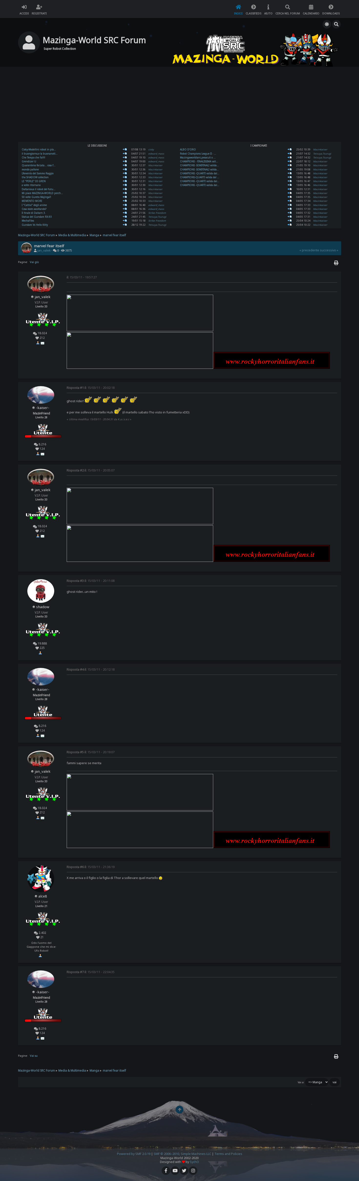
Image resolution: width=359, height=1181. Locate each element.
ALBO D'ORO (188, 149)
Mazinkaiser (155, 165)
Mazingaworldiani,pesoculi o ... (198, 157)
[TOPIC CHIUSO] (290, 173)
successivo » (329, 250)
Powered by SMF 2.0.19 (133, 1154)
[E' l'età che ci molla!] (290, 149)
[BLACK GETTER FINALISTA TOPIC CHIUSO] (290, 165)
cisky (151, 149)
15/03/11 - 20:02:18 (91, 388)
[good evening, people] (125, 154)
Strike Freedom (157, 213)
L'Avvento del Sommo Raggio (37, 173)
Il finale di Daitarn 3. (34, 213)
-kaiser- (42, 407)
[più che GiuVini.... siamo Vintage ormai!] (125, 173)
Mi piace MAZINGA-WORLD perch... (42, 193)
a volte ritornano (31, 185)
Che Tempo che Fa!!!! (33, 157)
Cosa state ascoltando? (34, 209)
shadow (42, 606)
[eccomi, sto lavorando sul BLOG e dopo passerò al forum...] (125, 185)
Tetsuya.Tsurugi (157, 216)
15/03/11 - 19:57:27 (82, 277)
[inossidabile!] (125, 197)
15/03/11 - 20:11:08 (91, 581)
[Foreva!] (290, 154)
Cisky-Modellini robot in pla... (39, 149)
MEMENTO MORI (32, 201)
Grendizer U (29, 161)
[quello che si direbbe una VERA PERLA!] (125, 181)
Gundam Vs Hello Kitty (35, 224)
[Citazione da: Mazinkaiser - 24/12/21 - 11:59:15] (125, 225)
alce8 (42, 896)
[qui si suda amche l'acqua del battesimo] (125, 157)
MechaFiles (28, 220)
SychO (194, 1162)
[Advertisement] (179, 105)
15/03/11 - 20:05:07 (91, 470)
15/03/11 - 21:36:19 (91, 867)
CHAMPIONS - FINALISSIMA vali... (199, 161)
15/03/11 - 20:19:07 (91, 752)
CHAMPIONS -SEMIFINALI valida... (199, 165)
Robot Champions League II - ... (198, 153)
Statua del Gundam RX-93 (37, 216)
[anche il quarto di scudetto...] (125, 169)
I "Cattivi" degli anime (34, 205)
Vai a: (301, 1082)
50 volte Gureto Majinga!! (36, 197)
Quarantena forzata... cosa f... (38, 165)
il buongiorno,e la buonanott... (40, 153)
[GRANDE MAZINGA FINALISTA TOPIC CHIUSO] (290, 169)
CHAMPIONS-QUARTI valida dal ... (199, 177)
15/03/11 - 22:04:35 (91, 972)
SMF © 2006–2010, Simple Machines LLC (182, 1154)
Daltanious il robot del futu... (38, 189)
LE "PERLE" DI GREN (34, 181)
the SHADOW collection (35, 177)
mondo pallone (30, 169)
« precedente (309, 250)
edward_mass (156, 153)
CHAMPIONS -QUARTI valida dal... (199, 173)
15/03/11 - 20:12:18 (91, 669)
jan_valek (44, 250)
